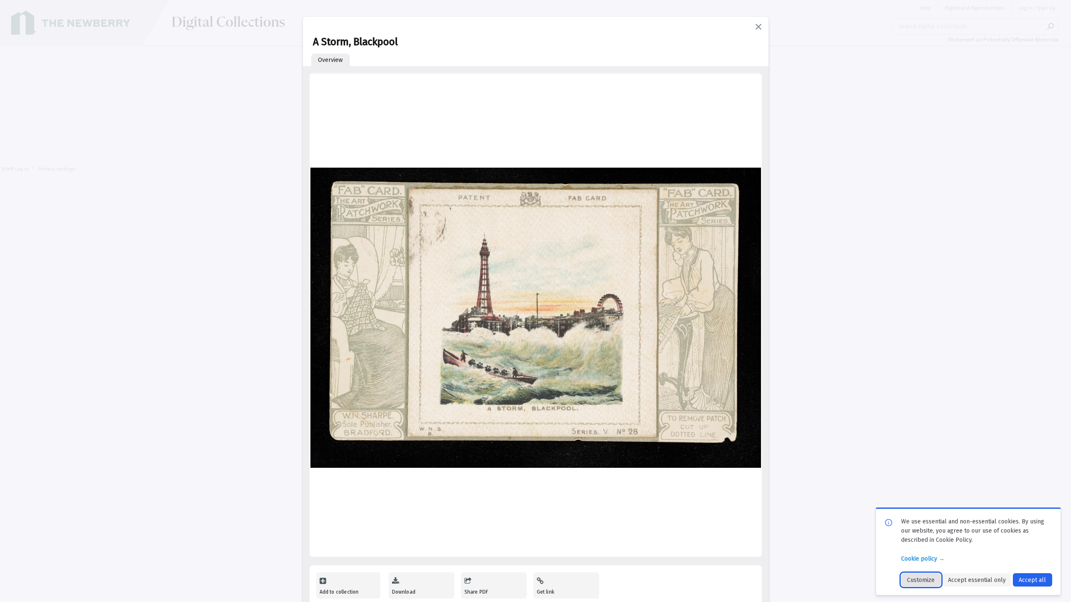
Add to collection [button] (339, 592)
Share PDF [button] (476, 592)
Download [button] (403, 592)
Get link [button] (545, 592)
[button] (758, 27)
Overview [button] (330, 60)
